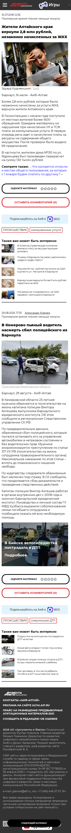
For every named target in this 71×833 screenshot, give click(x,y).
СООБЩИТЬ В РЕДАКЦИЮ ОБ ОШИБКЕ (30, 718)
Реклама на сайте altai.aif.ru (26, 705)
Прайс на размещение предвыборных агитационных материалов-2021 (33, 712)
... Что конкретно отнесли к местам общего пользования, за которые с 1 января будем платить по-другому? (35, 170)
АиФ (36, 88)
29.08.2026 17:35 (12, 313)
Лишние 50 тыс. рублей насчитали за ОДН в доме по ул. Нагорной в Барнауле (41, 270)
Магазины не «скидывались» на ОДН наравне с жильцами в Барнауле (38, 293)
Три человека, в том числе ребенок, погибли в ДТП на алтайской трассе (37, 672)
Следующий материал (34, 823)
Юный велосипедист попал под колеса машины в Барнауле (39, 649)
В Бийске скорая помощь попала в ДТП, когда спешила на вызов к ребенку (40, 661)
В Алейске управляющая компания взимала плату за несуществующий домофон (37, 248)
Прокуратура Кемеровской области (26, 386)
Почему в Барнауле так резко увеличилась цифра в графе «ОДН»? (41, 258)
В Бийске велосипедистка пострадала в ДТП (31, 545)
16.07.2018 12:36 (11, 14)
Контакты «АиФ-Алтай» (21, 700)
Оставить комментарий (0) (35, 202)
